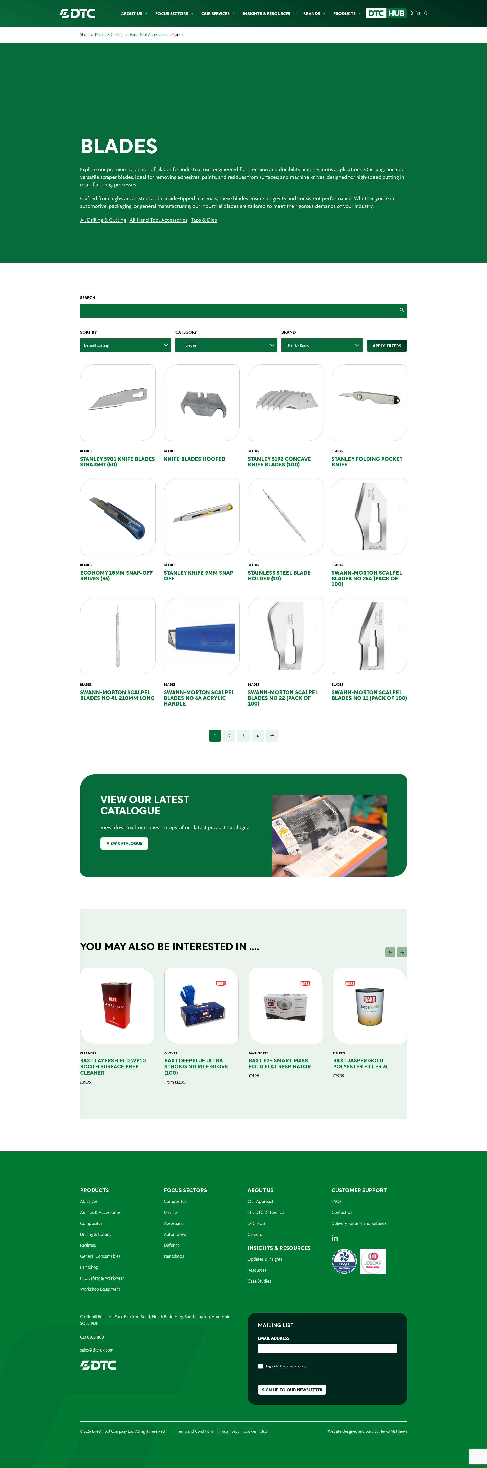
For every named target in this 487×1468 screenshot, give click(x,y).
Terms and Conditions (195, 1431)
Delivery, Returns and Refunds (359, 1223)
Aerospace (174, 1223)
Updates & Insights (265, 1259)
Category (186, 332)
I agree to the (286, 1366)
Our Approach (261, 1201)
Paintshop (89, 1267)
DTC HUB (256, 1223)
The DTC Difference (266, 1212)
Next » (272, 736)
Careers (255, 1234)
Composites (91, 1223)
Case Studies (259, 1281)
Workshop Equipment (100, 1289)
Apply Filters (387, 345)
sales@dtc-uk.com (97, 1350)
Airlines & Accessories (100, 1212)
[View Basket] (418, 13)
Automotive (175, 1234)
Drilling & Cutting (109, 34)
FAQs (337, 1201)
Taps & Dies (204, 220)
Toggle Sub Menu (146, 13)
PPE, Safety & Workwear (102, 1278)
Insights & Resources (266, 13)
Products (344, 13)
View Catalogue (124, 843)
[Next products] (402, 952)
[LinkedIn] (335, 1238)
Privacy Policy (228, 1431)
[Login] (425, 13)
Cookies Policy (255, 1431)
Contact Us (342, 1212)
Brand (288, 332)
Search (87, 297)
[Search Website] (411, 13)
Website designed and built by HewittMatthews (367, 1431)
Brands (311, 13)
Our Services (215, 13)
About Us (131, 13)
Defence (172, 1245)
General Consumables (100, 1256)
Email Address (275, 1338)
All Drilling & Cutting (103, 220)
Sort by (88, 332)
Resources (257, 1270)
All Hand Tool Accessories (158, 220)
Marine (170, 1212)
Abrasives (89, 1201)
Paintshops (174, 1256)
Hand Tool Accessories (148, 34)
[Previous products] (390, 952)
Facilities (88, 1245)
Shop (84, 34)
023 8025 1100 (92, 1337)
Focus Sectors (171, 13)
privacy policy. (296, 1366)
